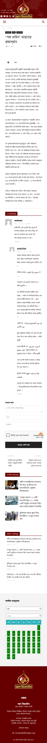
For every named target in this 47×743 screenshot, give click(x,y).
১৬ (8, 645)
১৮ (19, 645)
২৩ (9, 650)
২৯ (39, 650)
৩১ (14, 656)
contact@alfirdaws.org (25, 733)
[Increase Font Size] (9, 62)
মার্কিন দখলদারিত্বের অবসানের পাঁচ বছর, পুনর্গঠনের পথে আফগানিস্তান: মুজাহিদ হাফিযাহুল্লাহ (24, 540)
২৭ (29, 650)
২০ (29, 645)
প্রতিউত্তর (16, 241)
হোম (4, 28)
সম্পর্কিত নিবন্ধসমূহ (12, 475)
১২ (24, 639)
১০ (14, 639)
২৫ (19, 650)
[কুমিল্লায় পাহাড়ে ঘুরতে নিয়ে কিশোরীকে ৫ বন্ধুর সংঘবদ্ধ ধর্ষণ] (11, 515)
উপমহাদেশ (10, 28)
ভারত (14, 32)
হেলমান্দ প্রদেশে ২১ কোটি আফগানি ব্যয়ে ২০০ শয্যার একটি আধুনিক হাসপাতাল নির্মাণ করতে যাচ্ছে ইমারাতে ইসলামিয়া (23, 552)
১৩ (29, 639)
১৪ (34, 639)
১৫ (39, 639)
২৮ (34, 650)
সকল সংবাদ (19, 32)
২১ (34, 645)
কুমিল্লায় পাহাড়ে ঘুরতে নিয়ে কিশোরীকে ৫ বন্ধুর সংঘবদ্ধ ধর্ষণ (29, 515)
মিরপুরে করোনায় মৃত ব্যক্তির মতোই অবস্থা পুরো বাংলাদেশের (34, 463)
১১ (19, 639)
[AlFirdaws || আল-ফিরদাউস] (23, 9)
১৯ (24, 645)
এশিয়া (7, 488)
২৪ (14, 650)
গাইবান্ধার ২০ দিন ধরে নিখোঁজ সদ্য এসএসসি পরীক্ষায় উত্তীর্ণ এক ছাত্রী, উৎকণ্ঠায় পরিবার (24, 575)
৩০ (8, 656)
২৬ (24, 650)
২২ (39, 645)
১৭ (14, 645)
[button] (43, 22)
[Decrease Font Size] (16, 62)
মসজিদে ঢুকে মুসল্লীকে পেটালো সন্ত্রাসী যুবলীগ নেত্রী (15, 463)
